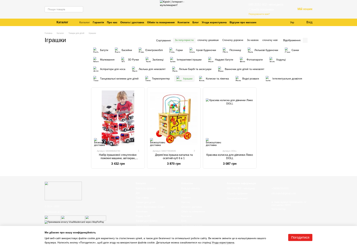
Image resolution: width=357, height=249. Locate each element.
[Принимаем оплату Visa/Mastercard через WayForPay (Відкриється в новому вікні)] (74, 222)
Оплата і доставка (132, 22)
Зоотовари (141, 211)
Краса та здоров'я (146, 188)
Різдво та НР (143, 216)
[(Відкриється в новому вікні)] (53, 218)
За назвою (253, 40)
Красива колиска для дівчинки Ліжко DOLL (229, 156)
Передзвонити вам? (259, 14)
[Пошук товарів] (80, 9)
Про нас (112, 22)
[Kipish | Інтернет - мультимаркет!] (63, 191)
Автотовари (142, 225)
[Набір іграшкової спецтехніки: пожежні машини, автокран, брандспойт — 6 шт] (118, 118)
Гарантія (98, 22)
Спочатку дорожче (232, 40)
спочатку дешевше (208, 40)
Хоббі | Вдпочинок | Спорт (150, 206)
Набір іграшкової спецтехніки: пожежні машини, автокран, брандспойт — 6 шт (118, 158)
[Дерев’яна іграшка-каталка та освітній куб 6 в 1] (174, 118)
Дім (138, 192)
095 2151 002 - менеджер (266, 4)
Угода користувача (214, 22)
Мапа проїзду (278, 209)
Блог (195, 22)
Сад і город (142, 197)
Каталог (84, 22)
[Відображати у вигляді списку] (310, 40)
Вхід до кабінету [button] (190, 188)
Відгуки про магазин (243, 22)
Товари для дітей (145, 202)
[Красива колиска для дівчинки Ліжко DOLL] (230, 118)
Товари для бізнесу (146, 220)
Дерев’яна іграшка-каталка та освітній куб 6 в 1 (174, 156)
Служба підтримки (261, 9)
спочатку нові (270, 40)
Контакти (183, 22)
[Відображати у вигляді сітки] (305, 40)
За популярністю (184, 40)
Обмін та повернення (161, 22)
